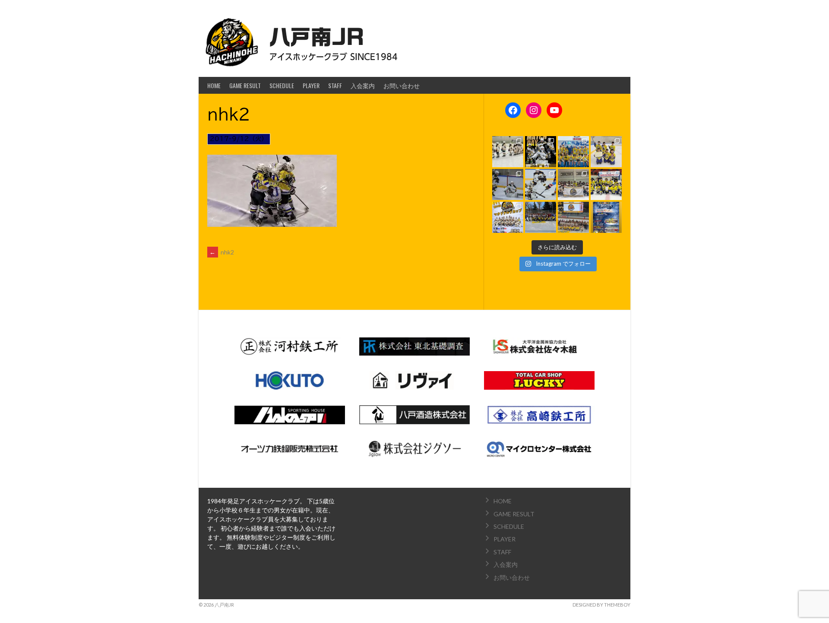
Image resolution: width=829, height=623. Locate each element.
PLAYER (311, 85)
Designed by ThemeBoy (601, 604)
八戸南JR (316, 37)
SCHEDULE (281, 85)
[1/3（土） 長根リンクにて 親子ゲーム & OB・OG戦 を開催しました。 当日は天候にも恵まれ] (540, 217)
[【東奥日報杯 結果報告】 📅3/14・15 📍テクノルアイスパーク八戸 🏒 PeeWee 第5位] (573, 184)
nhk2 (221, 252)
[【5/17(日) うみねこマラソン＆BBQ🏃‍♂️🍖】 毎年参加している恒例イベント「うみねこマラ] (573, 151)
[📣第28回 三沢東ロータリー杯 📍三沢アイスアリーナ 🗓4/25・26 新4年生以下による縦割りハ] (606, 151)
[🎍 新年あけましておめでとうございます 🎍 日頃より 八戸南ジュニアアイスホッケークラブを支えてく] (573, 217)
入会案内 (363, 85)
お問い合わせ (401, 85)
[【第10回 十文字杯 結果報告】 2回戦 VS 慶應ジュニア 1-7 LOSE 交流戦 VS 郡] (507, 151)
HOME (214, 85)
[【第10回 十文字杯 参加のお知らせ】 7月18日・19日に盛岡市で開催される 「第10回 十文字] (540, 151)
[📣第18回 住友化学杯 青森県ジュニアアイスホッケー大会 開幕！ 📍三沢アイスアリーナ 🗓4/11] (540, 184)
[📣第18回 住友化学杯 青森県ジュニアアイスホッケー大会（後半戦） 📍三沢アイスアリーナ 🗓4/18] (507, 184)
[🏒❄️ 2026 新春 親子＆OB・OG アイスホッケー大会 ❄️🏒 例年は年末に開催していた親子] (606, 217)
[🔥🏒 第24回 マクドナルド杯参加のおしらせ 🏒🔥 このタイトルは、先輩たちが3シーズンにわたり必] (507, 217)
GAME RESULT (245, 85)
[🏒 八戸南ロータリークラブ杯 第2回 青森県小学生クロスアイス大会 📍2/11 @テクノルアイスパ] (606, 184)
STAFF (335, 85)
